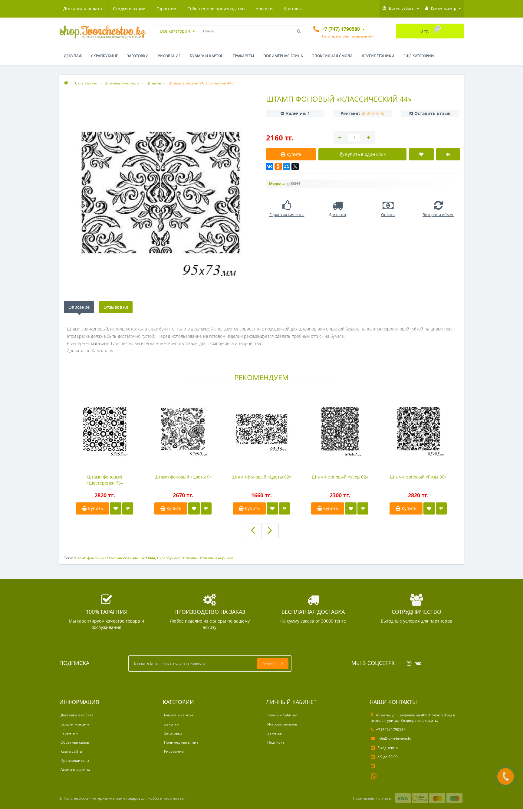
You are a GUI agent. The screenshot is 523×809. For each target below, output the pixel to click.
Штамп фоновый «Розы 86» (418, 477)
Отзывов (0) (116, 307)
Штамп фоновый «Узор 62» (340, 477)
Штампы (189, 558)
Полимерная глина (283, 55)
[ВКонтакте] (269, 166)
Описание (79, 307)
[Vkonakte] (416, 661)
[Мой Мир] (286, 166)
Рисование (169, 55)
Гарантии (166, 9)
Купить (95, 508)
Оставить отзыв (432, 113)
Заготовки (138, 55)
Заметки (274, 733)
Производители (75, 760)
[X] (295, 166)
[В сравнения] (127, 508)
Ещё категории (418, 55)
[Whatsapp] (374, 775)
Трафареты (243, 55)
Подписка (276, 742)
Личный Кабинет (282, 715)
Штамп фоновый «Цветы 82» (261, 477)
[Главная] (66, 83)
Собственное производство (216, 9)
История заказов (282, 724)
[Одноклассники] (278, 166)
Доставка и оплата (82, 9)
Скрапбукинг (104, 55)
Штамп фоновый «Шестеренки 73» (105, 480)
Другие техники (378, 55)
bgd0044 (147, 558)
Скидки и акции (129, 9)
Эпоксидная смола (332, 55)
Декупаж (73, 55)
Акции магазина (75, 769)
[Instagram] (407, 661)
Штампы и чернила (216, 558)
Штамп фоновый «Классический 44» (106, 558)
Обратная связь (75, 742)
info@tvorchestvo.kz (394, 738)
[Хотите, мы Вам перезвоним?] (505, 776)
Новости (264, 9)
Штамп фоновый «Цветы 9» (183, 477)
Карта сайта (71, 751)
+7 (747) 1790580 (391, 729)
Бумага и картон (207, 55)
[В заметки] (115, 508)
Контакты (294, 9)
